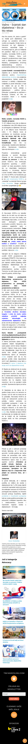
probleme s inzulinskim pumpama (14, 496)
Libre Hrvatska (7, 183)
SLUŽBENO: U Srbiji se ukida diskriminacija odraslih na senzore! (12, 602)
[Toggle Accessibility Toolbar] (25, 741)
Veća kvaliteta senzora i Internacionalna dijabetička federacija (12, 660)
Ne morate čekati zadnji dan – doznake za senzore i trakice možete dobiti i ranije (12, 582)
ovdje (11, 99)
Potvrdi (14, 699)
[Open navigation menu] (24, 3)
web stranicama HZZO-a (15, 179)
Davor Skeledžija (8, 22)
